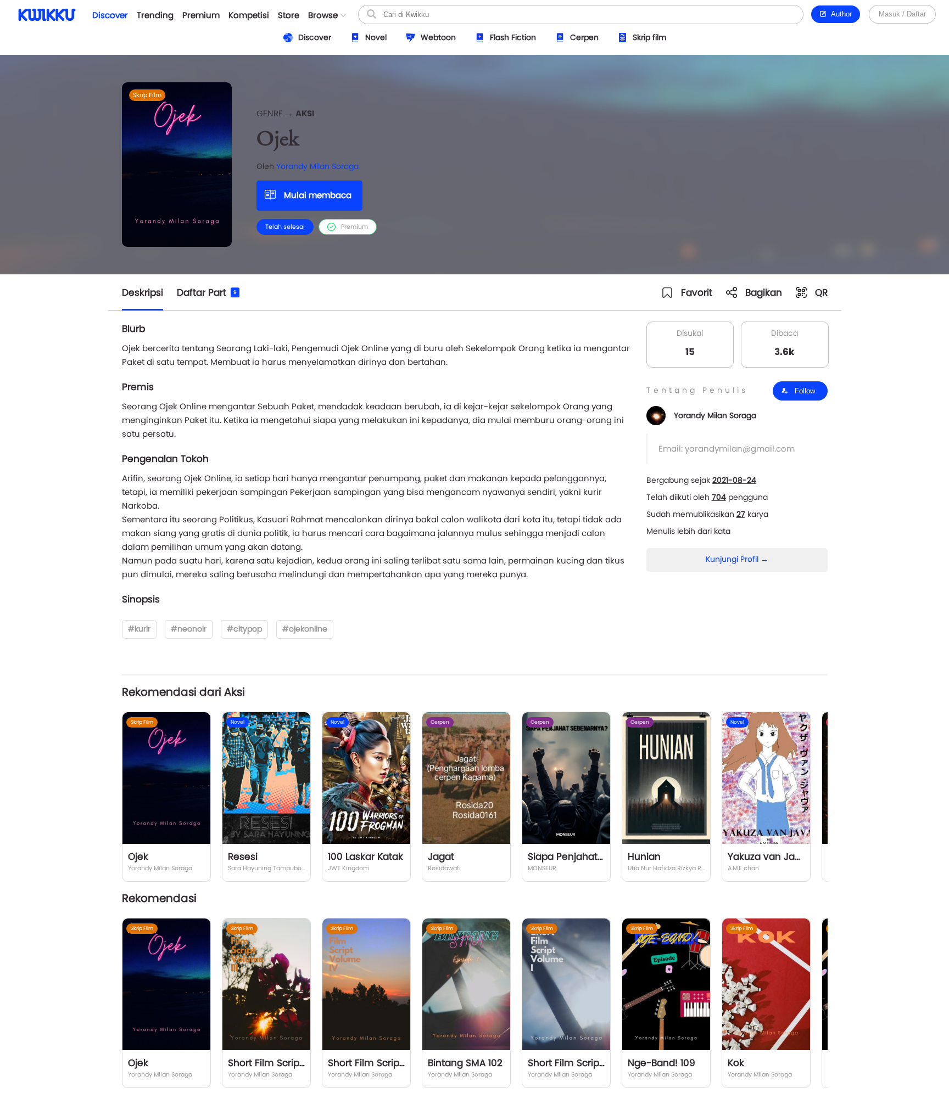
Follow (803, 391)
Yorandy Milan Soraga (317, 166)
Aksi (304, 113)
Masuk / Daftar (902, 14)
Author (839, 14)
